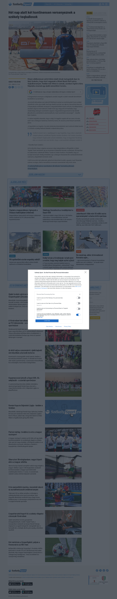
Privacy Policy (67, 326)
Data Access (58, 326)
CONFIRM (47, 320)
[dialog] (58, 299)
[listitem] (58, 294)
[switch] (78, 298)
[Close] (86, 272)
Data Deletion (49, 326)
